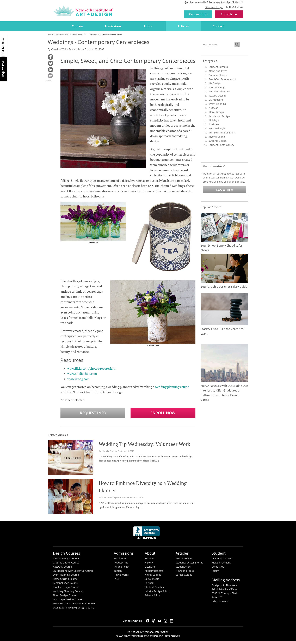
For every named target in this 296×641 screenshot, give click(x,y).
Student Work (183, 566)
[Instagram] (165, 621)
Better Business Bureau (147, 533)
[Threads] (153, 621)
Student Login (214, 7)
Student (219, 553)
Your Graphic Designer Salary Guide (224, 287)
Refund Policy (121, 566)
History (149, 562)
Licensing (150, 566)
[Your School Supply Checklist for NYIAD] (224, 226)
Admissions (112, 26)
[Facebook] (147, 621)
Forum (215, 570)
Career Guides (184, 574)
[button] (50, 57)
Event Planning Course (66, 574)
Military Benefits (154, 570)
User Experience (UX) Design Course (73, 607)
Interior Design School (157, 591)
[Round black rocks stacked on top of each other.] (224, 309)
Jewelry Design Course (65, 587)
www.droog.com (78, 379)
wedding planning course (172, 387)
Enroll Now (163, 412)
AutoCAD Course (62, 566)
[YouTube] (159, 621)
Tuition (118, 570)
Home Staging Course (65, 578)
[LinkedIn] (171, 621)
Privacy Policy (152, 595)
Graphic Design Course (66, 562)
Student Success (218, 66)
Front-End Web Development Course (74, 603)
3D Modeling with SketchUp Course (73, 570)
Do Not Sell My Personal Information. (148, 631)
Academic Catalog (222, 558)
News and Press (218, 71)
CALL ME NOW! (3, 45)
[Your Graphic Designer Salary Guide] (224, 268)
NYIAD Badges (153, 574)
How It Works (121, 574)
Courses (78, 26)
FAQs (117, 578)
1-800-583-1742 (234, 7)
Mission (149, 558)
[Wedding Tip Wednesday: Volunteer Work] (70, 457)
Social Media (152, 578)
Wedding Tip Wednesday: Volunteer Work (144, 444)
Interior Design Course (66, 558)
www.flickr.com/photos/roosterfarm (91, 368)
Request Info (198, 14)
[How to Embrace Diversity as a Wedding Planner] (70, 496)
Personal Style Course (65, 583)
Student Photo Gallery (221, 144)
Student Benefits (154, 587)
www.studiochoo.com (82, 373)
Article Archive (184, 558)
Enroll (229, 14)
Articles (183, 26)
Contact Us (218, 566)
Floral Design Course (65, 595)
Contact (218, 26)
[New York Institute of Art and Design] (83, 10)
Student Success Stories (189, 562)
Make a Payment (221, 562)
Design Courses (66, 553)
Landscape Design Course (68, 599)
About (148, 26)
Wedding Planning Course (68, 591)
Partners (150, 583)
